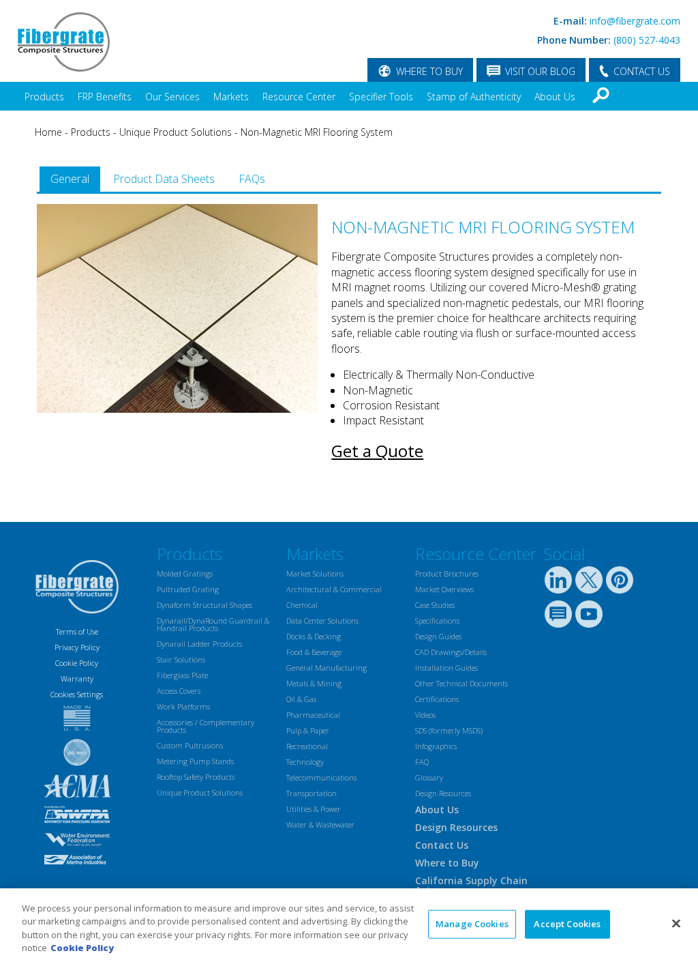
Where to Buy (447, 862)
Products (44, 96)
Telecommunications (321, 777)
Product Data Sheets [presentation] (164, 178)
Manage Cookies (472, 924)
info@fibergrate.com (635, 20)
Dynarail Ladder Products (199, 644)
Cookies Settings (76, 694)
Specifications (437, 620)
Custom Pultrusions (190, 745)
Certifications (437, 699)
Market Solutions (315, 573)
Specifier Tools (381, 96)
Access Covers (178, 691)
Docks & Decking (313, 636)
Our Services (172, 96)
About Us (554, 96)
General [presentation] (69, 178)
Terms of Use (77, 631)
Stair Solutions (181, 659)
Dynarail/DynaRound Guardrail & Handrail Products (213, 624)
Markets (231, 96)
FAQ (422, 762)
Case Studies (435, 605)
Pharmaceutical (313, 715)
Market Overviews (444, 589)
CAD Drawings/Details (451, 652)
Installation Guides (446, 667)
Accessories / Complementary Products (205, 726)
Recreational (307, 746)
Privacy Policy (77, 647)
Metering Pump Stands (195, 761)
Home (48, 132)
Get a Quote (377, 450)
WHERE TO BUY (429, 71)
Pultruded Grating (188, 589)
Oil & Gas (301, 699)
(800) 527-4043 (646, 39)
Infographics (436, 746)
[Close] (676, 923)
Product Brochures (447, 573)
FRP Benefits (105, 96)
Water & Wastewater (320, 824)
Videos (425, 715)
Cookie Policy (76, 663)
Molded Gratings (185, 573)
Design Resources (443, 793)
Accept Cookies (567, 924)
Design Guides (438, 636)
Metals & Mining (314, 683)
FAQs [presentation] (252, 178)
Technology (305, 762)
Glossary (429, 777)
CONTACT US (641, 71)
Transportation (311, 793)
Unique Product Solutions (175, 132)
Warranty (77, 678)
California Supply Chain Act (471, 885)
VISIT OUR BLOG (540, 71)
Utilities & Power (313, 809)
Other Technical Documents (461, 683)
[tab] (70, 179)
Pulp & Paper (307, 730)
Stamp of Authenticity (474, 96)
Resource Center (298, 96)
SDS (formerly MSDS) (449, 730)
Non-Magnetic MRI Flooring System (317, 132)
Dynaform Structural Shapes (204, 605)
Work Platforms (183, 706)
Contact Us (441, 845)
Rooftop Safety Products (195, 777)
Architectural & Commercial (334, 589)
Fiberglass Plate (182, 675)
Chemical (302, 605)
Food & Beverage (314, 652)
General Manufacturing (326, 667)
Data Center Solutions (322, 620)
